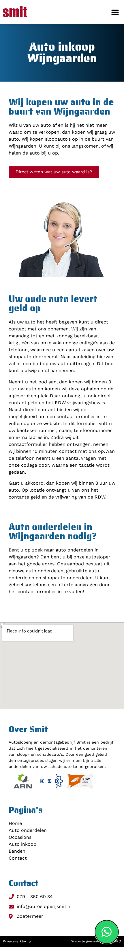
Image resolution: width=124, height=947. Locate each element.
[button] (115, 12)
